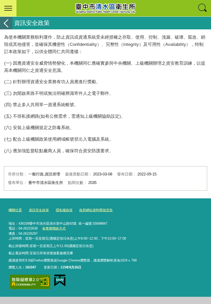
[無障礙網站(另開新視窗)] (30, 282)
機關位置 (15, 210)
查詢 (203, 8)
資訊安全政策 (39, 210)
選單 (8, 8)
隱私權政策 (64, 210)
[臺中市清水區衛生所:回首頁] (105, 8)
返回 (6, 23)
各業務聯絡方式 (54, 228)
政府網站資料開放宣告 (96, 210)
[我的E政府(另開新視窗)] (59, 280)
